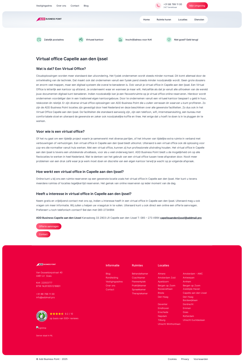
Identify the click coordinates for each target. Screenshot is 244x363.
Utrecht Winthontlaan (169, 324)
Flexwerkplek (139, 281)
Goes (185, 312)
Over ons (61, 5)
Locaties (182, 19)
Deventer (162, 304)
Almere (161, 273)
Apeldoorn (163, 281)
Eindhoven (163, 308)
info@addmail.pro (45, 297)
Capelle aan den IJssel (195, 292)
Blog (86, 5)
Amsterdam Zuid (167, 277)
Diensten (199, 19)
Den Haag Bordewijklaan (190, 298)
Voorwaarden (201, 359)
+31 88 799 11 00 (45, 294)
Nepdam (162, 316)
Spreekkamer (139, 289)
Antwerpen (188, 277)
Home (146, 19)
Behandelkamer (140, 273)
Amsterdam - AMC (193, 273)
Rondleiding (112, 277)
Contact (75, 5)
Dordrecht (188, 304)
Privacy (185, 359)
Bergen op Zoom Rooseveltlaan (166, 287)
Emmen (187, 308)
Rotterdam (188, 316)
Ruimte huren (164, 19)
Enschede (163, 312)
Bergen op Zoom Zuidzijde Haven (191, 287)
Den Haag (163, 296)
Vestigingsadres (114, 281)
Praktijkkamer (139, 285)
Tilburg (161, 320)
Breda (161, 292)
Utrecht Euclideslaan (194, 320)
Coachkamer (138, 277)
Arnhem (187, 281)
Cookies (172, 359)
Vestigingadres (44, 5)
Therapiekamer (140, 293)
